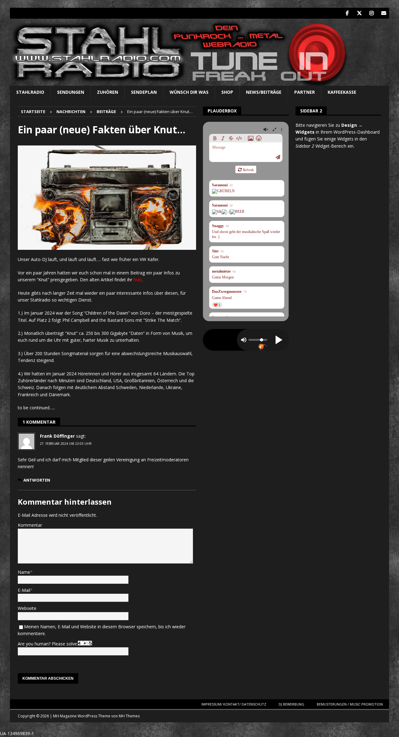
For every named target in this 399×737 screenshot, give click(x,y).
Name (24, 572)
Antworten (36, 480)
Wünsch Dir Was (189, 92)
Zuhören (107, 92)
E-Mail (24, 590)
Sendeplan (144, 92)
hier (137, 280)
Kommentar (30, 525)
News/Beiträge (263, 92)
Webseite (27, 608)
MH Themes (129, 716)
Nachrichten (70, 111)
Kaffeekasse (342, 92)
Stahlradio (30, 92)
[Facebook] (347, 13)
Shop (227, 92)
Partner (304, 92)
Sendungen (70, 92)
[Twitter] (359, 13)
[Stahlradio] (182, 82)
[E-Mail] (383, 13)
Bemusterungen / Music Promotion (350, 704)
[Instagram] (371, 13)
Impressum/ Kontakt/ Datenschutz (233, 704)
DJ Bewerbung (291, 704)
